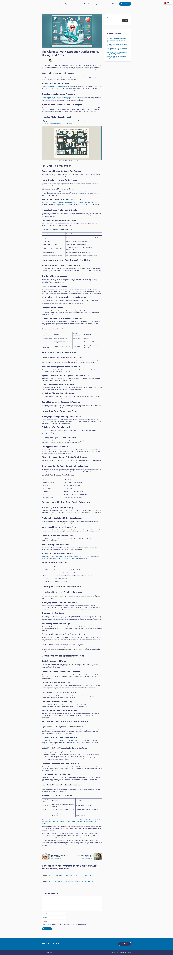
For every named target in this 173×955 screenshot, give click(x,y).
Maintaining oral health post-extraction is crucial (55, 86)
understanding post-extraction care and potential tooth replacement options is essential (66, 90)
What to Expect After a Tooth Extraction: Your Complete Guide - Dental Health (69, 875)
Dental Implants (104, 3)
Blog (66, 3)
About (129, 952)
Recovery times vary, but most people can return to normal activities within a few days (65, 556)
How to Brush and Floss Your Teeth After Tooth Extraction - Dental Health (67, 887)
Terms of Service (114, 952)
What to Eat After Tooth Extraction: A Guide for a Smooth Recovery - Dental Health (70, 881)
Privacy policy (123, 952)
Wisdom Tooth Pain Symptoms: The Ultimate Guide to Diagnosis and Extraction (116, 40)
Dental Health (82, 3)
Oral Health (113, 3)
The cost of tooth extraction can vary (52, 648)
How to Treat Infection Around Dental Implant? (59, 855)
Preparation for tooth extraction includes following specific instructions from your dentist (67, 202)
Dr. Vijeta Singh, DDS (68, 60)
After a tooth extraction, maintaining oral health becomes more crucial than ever (64, 740)
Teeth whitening (92, 3)
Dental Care (73, 3)
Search (109, 18)
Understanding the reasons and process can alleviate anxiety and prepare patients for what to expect (70, 69)
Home (60, 3)
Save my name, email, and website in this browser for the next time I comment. (64, 924)
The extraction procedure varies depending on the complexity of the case (62, 97)
